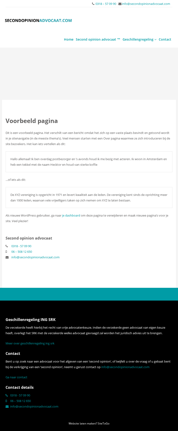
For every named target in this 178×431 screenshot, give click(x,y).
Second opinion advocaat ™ (98, 39)
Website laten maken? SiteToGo (89, 423)
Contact (165, 39)
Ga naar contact (16, 377)
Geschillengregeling (138, 39)
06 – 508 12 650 (21, 252)
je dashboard (71, 215)
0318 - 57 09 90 (21, 246)
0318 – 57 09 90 (105, 4)
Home (68, 39)
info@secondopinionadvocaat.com (146, 4)
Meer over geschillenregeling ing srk (30, 343)
